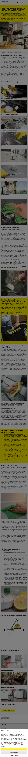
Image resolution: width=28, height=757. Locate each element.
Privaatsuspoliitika (19, 744)
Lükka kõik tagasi (14, 752)
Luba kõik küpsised (14, 749)
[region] (14, 743)
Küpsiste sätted (14, 755)
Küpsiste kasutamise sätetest (8, 744)
